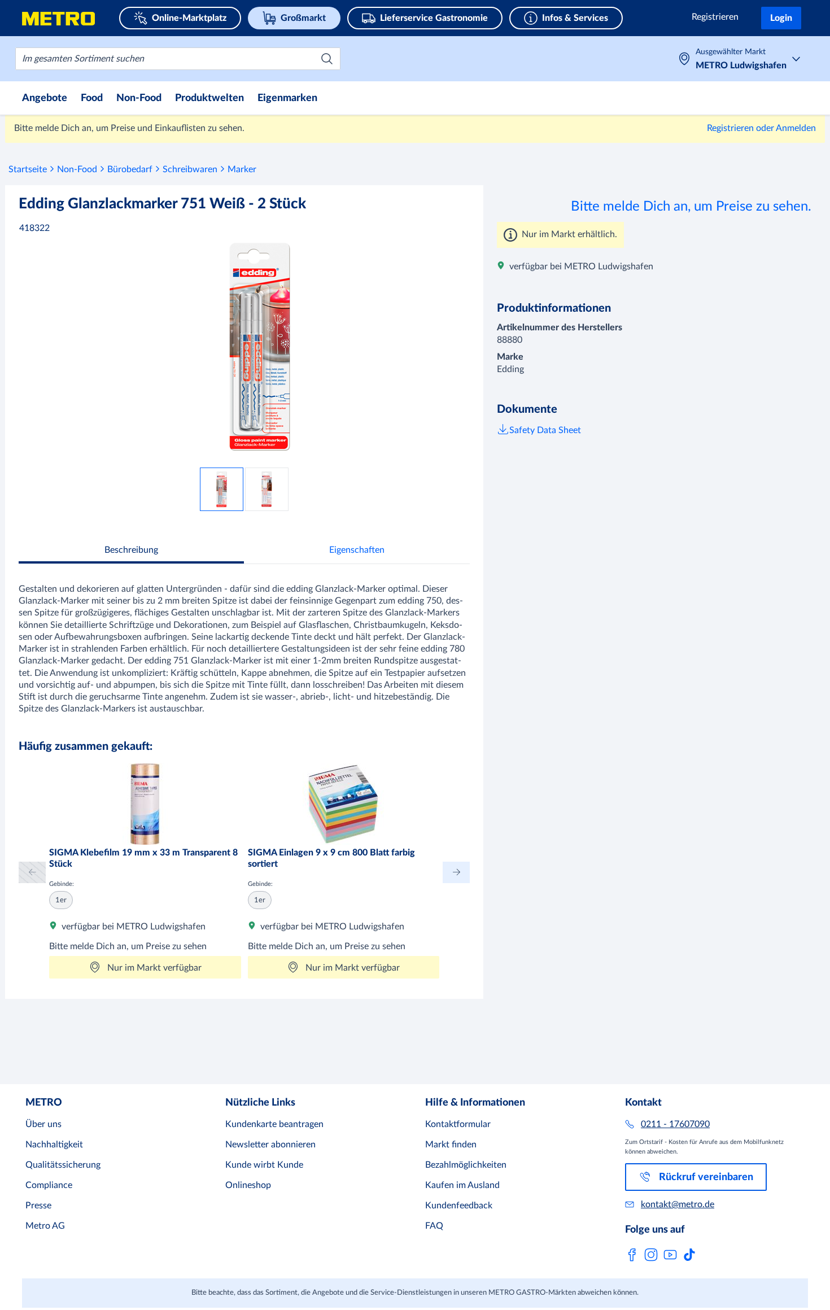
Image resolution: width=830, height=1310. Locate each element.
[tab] (131, 551)
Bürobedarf (129, 169)
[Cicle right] (456, 872)
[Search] (326, 58)
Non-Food (77, 169)
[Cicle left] (32, 872)
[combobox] (177, 58)
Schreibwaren (190, 169)
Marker (242, 169)
